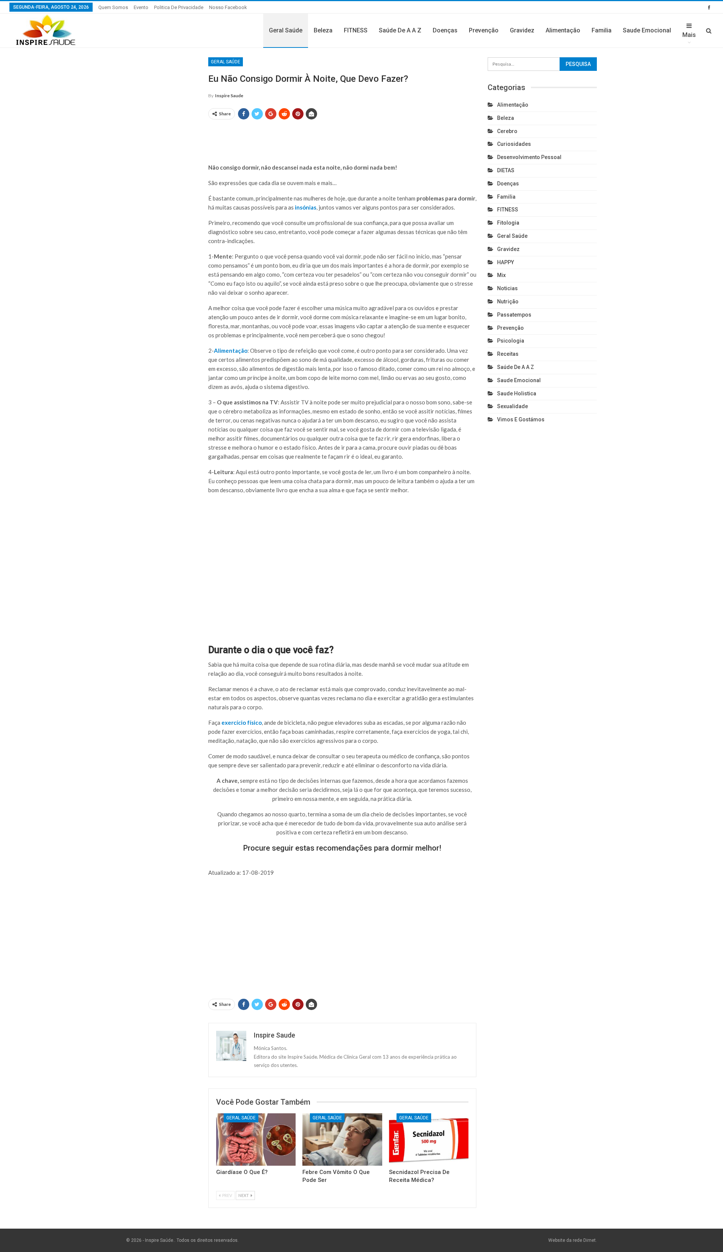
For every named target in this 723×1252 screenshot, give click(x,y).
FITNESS (356, 30)
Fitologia (508, 223)
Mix (501, 275)
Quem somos (113, 7)
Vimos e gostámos (521, 419)
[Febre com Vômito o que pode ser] (342, 1139)
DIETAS (505, 170)
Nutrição (508, 301)
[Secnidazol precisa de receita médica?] (428, 1139)
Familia (602, 30)
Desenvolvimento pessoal (529, 157)
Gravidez (522, 30)
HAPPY (505, 262)
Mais (689, 34)
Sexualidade (512, 406)
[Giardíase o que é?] (256, 1139)
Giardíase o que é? (242, 1172)
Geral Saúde (285, 30)
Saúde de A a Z (400, 30)
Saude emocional (647, 30)
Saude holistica (516, 393)
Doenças (445, 30)
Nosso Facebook (228, 7)
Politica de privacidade (178, 7)
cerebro (507, 131)
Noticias (507, 288)
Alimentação (563, 30)
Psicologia (510, 341)
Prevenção (484, 30)
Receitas (508, 354)
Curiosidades (514, 144)
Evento (141, 7)
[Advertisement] (342, 138)
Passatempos (514, 315)
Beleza (323, 30)
